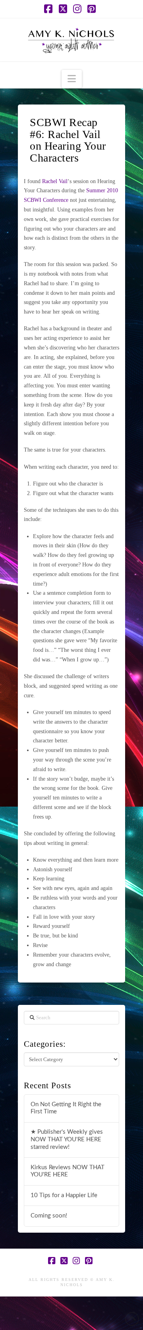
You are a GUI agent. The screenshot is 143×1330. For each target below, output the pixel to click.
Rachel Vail (55, 181)
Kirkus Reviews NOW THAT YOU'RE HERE (67, 1171)
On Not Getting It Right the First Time (66, 1108)
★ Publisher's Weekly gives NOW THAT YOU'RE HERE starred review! (67, 1139)
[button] (72, 79)
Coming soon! (49, 1216)
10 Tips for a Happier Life (64, 1195)
